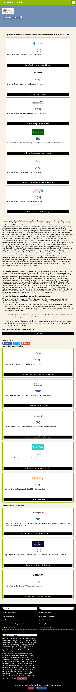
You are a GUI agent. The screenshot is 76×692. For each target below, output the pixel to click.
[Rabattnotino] (38, 73)
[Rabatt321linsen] (38, 44)
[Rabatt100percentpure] (38, 191)
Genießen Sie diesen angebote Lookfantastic (38, 182)
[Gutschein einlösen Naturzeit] (38, 385)
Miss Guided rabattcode (46, 628)
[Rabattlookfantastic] (38, 161)
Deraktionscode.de (12, 2)
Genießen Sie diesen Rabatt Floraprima (38, 437)
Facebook (7, 343)
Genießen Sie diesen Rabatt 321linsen (38, 65)
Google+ (26, 343)
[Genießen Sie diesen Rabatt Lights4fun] (38, 447)
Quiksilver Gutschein (45, 620)
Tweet (17, 343)
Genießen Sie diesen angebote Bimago (38, 596)
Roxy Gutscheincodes (45, 612)
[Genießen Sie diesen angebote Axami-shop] (38, 353)
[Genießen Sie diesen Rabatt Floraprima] (38, 416)
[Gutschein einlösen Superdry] (38, 478)
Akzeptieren (41, 688)
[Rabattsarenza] (38, 103)
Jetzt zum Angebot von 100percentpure (38, 212)
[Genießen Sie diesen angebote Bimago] (38, 575)
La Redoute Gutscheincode (47, 616)
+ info (31, 688)
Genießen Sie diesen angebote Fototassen (38, 153)
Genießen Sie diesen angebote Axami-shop (38, 374)
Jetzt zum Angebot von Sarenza (38, 124)
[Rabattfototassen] (38, 132)
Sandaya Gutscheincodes (10, 620)
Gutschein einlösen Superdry (38, 499)
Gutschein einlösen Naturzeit (38, 406)
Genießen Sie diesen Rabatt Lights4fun (38, 468)
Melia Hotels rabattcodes (10, 628)
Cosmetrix (38, 334)
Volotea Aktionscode (9, 612)
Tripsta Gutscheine (8, 616)
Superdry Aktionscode (46, 624)
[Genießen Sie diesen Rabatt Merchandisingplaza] (38, 513)
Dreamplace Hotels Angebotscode (13, 624)
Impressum (22, 678)
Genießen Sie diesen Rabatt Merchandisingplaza (38, 534)
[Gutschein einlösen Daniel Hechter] (38, 544)
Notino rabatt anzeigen (38, 94)
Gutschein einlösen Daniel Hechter (38, 565)
